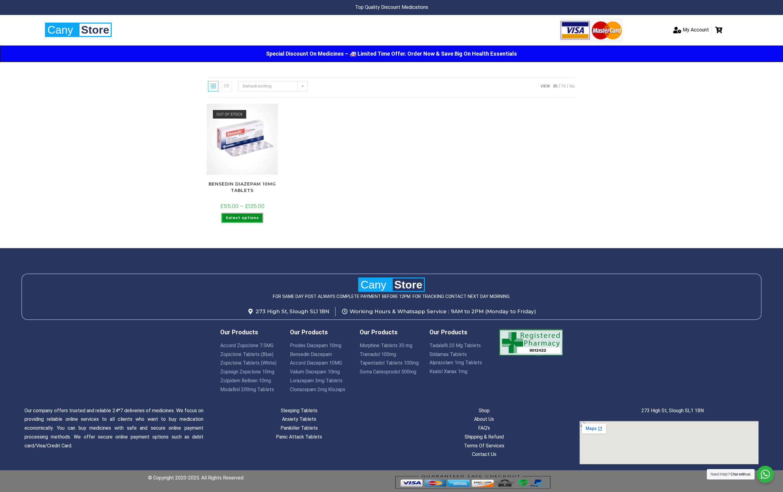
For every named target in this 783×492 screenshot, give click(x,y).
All (572, 86)
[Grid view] (213, 86)
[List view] (226, 86)
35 (555, 86)
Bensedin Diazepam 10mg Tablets (242, 187)
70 (563, 86)
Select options (242, 217)
